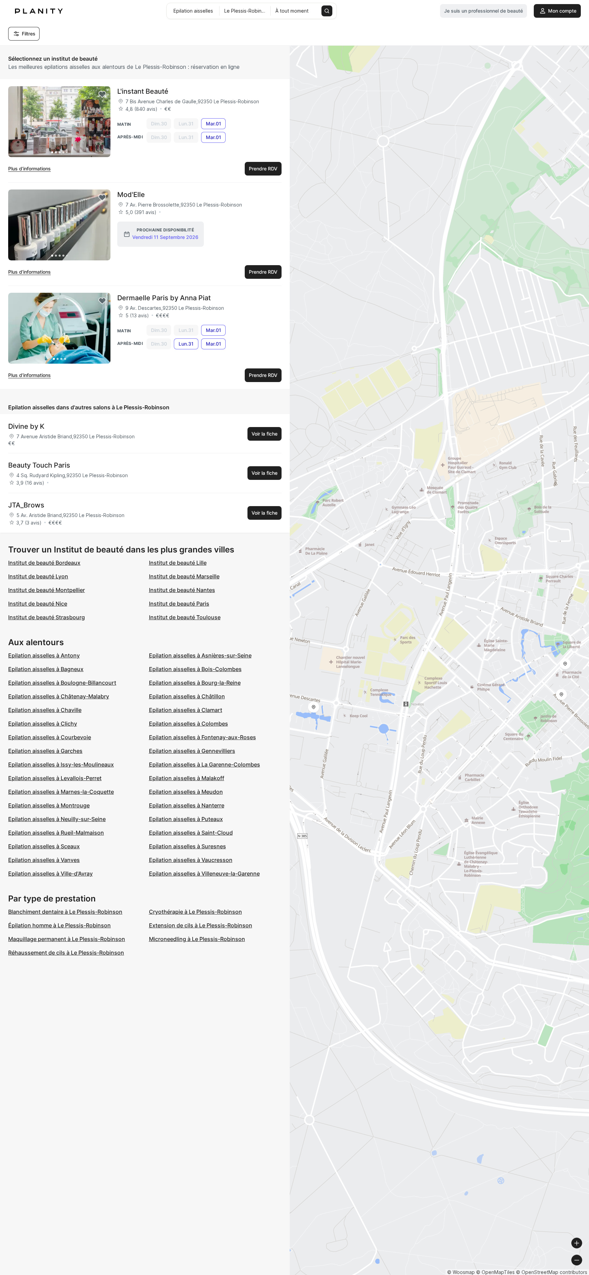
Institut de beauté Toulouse (185, 617)
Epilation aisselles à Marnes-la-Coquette (61, 791)
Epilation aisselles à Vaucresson (190, 859)
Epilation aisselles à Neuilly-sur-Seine (57, 819)
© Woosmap (461, 1272)
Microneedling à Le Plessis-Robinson (197, 939)
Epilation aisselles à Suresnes (187, 846)
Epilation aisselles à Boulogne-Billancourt (62, 682)
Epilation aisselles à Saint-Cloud (191, 832)
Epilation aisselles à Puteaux (186, 819)
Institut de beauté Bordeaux (44, 562)
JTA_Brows (26, 505)
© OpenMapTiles (495, 1272)
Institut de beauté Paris (179, 603)
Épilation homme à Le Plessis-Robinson (59, 925)
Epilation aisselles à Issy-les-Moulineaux (61, 764)
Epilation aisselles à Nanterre (186, 805)
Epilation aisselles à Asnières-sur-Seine (200, 655)
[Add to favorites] (102, 94)
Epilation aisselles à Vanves (44, 859)
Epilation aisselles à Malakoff (186, 778)
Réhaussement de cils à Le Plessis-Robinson (66, 952)
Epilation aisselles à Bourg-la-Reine (195, 682)
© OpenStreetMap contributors (551, 1272)
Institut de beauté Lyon (38, 576)
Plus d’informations (29, 168)
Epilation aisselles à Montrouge (49, 805)
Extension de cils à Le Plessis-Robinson (200, 925)
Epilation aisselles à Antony (44, 655)
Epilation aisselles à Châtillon (187, 696)
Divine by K (26, 426)
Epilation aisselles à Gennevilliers (192, 750)
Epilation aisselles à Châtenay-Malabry (58, 696)
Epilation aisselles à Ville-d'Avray (50, 873)
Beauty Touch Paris (39, 465)
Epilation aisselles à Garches (45, 750)
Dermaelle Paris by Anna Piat (164, 298)
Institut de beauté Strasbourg (46, 617)
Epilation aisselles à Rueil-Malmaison (56, 832)
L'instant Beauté (142, 91)
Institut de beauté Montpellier (46, 590)
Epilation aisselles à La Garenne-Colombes (204, 764)
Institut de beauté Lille (178, 562)
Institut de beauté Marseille (184, 576)
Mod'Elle (131, 195)
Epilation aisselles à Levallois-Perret (55, 778)
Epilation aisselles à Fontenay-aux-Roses (202, 737)
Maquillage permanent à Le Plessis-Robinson (66, 939)
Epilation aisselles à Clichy (42, 723)
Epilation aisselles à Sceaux (44, 846)
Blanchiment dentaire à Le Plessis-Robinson (65, 911)
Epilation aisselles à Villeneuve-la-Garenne (204, 873)
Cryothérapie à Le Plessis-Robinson (195, 911)
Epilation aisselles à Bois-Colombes (195, 669)
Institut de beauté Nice (37, 603)
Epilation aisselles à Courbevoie (49, 737)
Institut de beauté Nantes (182, 590)
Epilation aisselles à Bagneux (46, 669)
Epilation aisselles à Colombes (188, 723)
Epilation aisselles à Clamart (185, 710)
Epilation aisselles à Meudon (186, 791)
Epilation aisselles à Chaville (44, 710)
